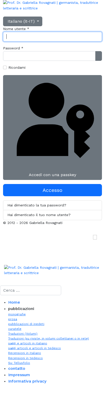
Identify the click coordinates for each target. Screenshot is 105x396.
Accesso (52, 190)
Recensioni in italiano (24, 353)
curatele (14, 329)
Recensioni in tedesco (25, 358)
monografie (17, 314)
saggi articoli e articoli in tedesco (34, 348)
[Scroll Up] (1, 393)
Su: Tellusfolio (19, 363)
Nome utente (16, 29)
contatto (16, 368)
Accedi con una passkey (52, 174)
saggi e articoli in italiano (27, 343)
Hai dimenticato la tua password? (36, 205)
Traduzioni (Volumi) (22, 333)
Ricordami (16, 67)
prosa (12, 319)
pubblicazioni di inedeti (26, 324)
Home (14, 302)
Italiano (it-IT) (21, 21)
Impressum (19, 374)
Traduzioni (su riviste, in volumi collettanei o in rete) (48, 338)
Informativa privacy (27, 381)
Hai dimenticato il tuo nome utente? (39, 215)
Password (13, 48)
